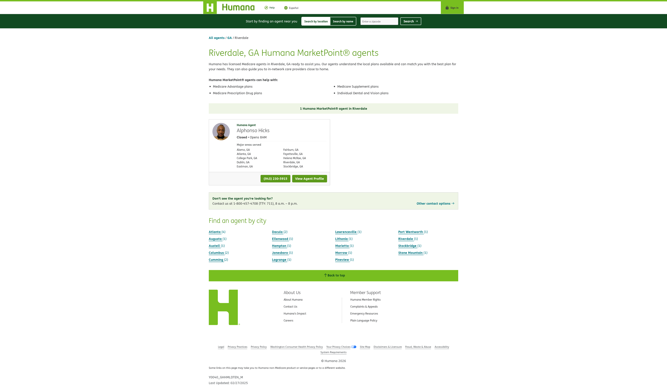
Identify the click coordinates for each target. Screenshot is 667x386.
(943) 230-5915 (275, 178)
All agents (217, 37)
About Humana (293, 299)
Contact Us (290, 306)
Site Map (365, 347)
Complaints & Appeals (364, 306)
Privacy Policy (259, 347)
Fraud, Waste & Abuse (418, 347)
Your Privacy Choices (338, 347)
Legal (221, 347)
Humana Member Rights (365, 299)
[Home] (231, 7)
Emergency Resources (364, 313)
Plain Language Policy (363, 320)
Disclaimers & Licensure (388, 347)
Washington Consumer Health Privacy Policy (296, 347)
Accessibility (442, 347)
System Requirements (333, 352)
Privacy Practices (237, 347)
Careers (288, 320)
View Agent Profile (309, 178)
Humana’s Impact (295, 313)
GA (229, 37)
